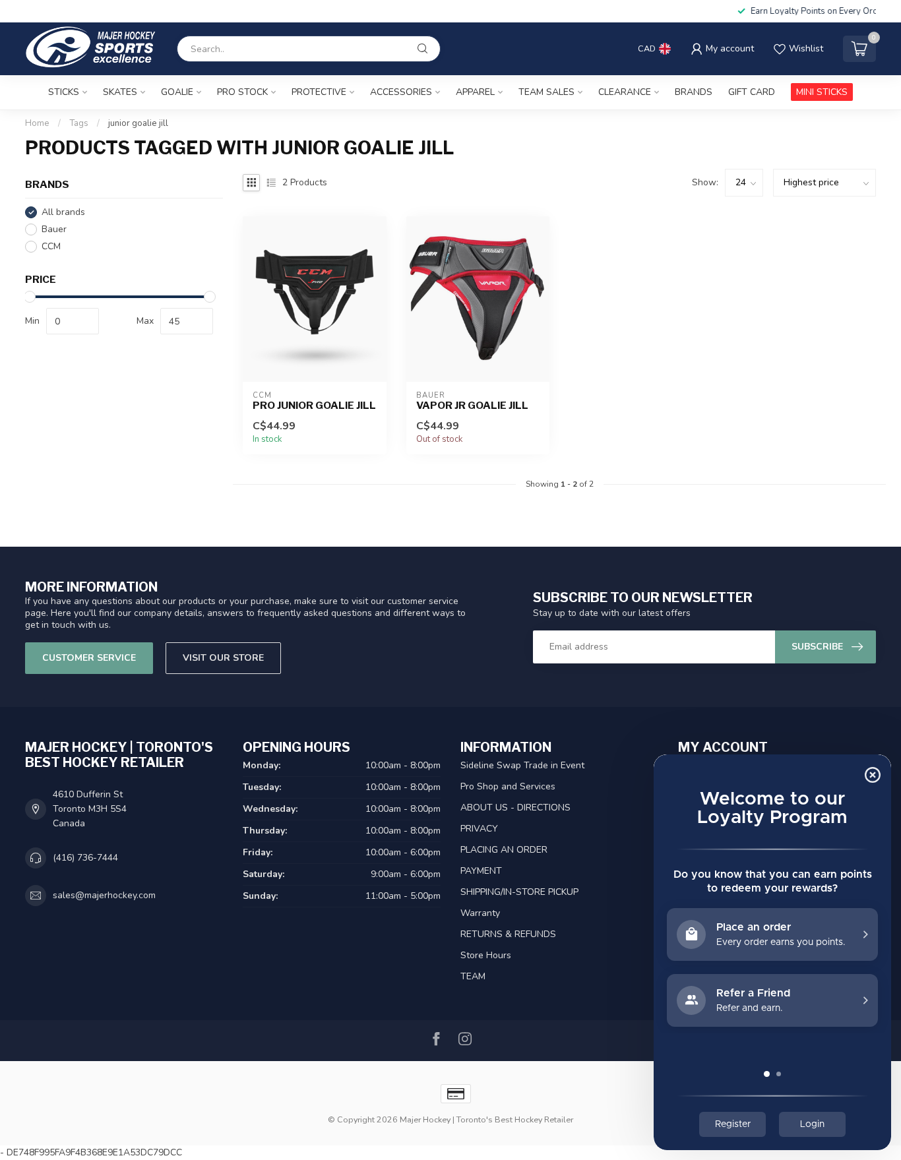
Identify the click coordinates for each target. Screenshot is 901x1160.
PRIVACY (479, 828)
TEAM (472, 976)
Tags (78, 123)
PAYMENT (481, 871)
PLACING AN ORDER (503, 849)
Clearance (624, 92)
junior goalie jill (138, 123)
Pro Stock (242, 92)
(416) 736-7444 (85, 857)
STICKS (63, 92)
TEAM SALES (546, 92)
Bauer (54, 229)
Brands (693, 92)
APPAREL (475, 92)
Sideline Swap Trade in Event (522, 765)
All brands (63, 212)
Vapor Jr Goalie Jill (472, 406)
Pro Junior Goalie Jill (314, 406)
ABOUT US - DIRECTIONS (515, 807)
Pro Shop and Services (507, 786)
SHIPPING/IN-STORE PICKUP (519, 892)
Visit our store (223, 658)
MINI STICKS (822, 92)
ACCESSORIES (401, 92)
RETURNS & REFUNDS (508, 934)
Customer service (89, 658)
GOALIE (177, 92)
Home (37, 123)
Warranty (480, 913)
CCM (51, 246)
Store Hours (485, 955)
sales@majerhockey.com (104, 895)
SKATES (120, 92)
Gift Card (751, 92)
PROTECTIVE (319, 92)
